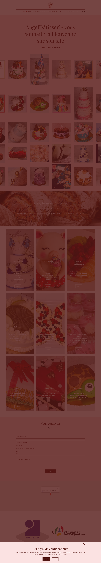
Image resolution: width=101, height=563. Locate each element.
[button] (84, 544)
